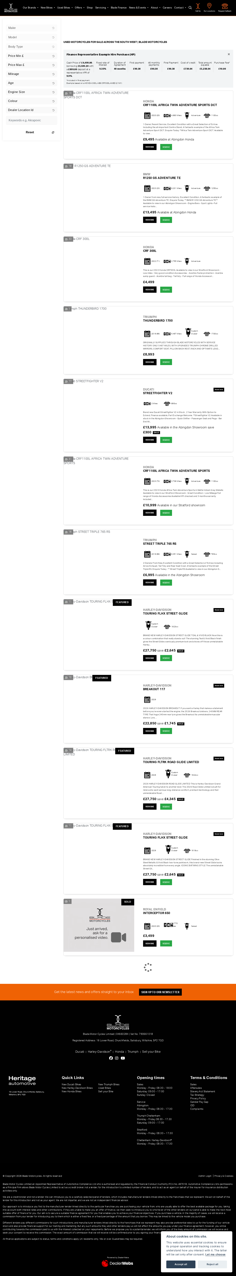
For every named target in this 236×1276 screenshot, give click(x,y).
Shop (90, 8)
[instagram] (117, 1058)
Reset (30, 132)
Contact (179, 8)
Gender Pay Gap (199, 1102)
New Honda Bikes (71, 1091)
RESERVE (166, 147)
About (155, 8)
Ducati (79, 1051)
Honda (119, 1051)
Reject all (212, 1264)
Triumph (133, 1051)
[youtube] (124, 1058)
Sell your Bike (151, 1051)
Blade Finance (119, 8)
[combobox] (31, 27)
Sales (193, 1084)
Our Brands (30, 8)
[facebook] (112, 1058)
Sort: (69, 22)
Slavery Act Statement (202, 1091)
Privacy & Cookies (223, 1176)
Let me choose (215, 1254)
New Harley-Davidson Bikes (77, 1088)
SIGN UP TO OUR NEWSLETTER (160, 992)
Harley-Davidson (99, 1051)
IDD (192, 1105)
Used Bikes (64, 8)
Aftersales (196, 1088)
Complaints (196, 1109)
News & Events (138, 8)
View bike (149, 146)
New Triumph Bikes (108, 1084)
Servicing (101, 8)
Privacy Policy (198, 1098)
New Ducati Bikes (71, 1084)
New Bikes (47, 8)
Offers (79, 8)
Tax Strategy (197, 1095)
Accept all (181, 1264)
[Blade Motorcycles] (10, 8)
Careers (167, 8)
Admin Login (204, 1176)
